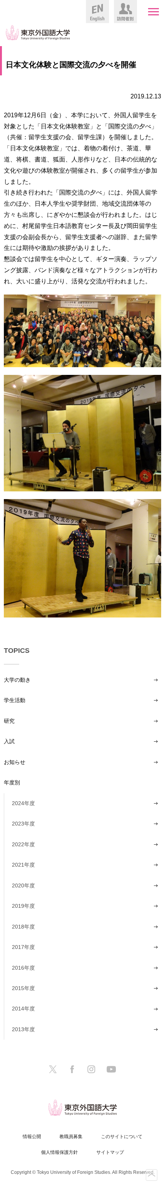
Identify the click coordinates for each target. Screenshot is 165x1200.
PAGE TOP (151, 1175)
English (97, 11)
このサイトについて (121, 1136)
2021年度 (23, 865)
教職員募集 (70, 1136)
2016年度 (23, 968)
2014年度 (23, 1008)
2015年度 (23, 988)
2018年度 (23, 927)
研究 (9, 721)
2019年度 (23, 906)
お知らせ (14, 762)
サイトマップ (110, 1152)
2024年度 (23, 803)
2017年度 (23, 947)
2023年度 (23, 824)
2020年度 (23, 885)
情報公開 (32, 1136)
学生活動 (14, 700)
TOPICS (17, 650)
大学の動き (17, 680)
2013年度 (23, 1029)
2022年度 (23, 844)
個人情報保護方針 (59, 1152)
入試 (9, 741)
